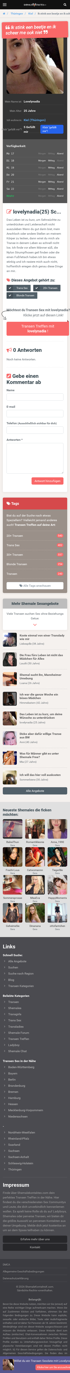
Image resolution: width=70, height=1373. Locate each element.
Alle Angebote (35, 791)
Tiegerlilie (57, 870)
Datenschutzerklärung (16, 1278)
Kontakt (35, 1247)
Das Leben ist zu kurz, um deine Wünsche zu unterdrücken (41, 715)
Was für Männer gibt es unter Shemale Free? (39, 755)
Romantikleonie (35, 842)
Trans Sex (22, 287)
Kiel (30, 13)
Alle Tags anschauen (37, 585)
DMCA (6, 1264)
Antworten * (15, 440)
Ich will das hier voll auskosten (40, 775)
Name (11, 390)
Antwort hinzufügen (47, 481)
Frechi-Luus (12, 870)
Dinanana (35, 925)
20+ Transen (50, 287)
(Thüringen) (38, 120)
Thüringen (17, 13)
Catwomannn (35, 870)
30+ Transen (34, 554)
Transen (34, 574)
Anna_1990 (57, 842)
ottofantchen (57, 925)
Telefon (32, 423)
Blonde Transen (25, 295)
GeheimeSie (12, 925)
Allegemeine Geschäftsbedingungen (23, 1271)
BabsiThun (12, 842)
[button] (35, 65)
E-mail (11, 406)
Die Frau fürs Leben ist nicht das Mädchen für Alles (41, 656)
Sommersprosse (12, 897)
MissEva (35, 897)
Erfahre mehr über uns (35, 1239)
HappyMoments (57, 897)
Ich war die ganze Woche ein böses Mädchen (39, 696)
